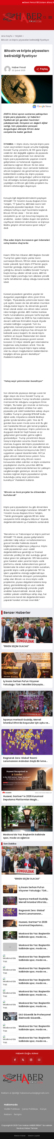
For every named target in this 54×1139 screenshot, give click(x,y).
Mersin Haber (19, 1135)
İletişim (18, 1114)
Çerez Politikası (30, 1108)
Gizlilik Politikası (12, 1108)
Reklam (8, 1114)
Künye (43, 1108)
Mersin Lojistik (34, 1135)
